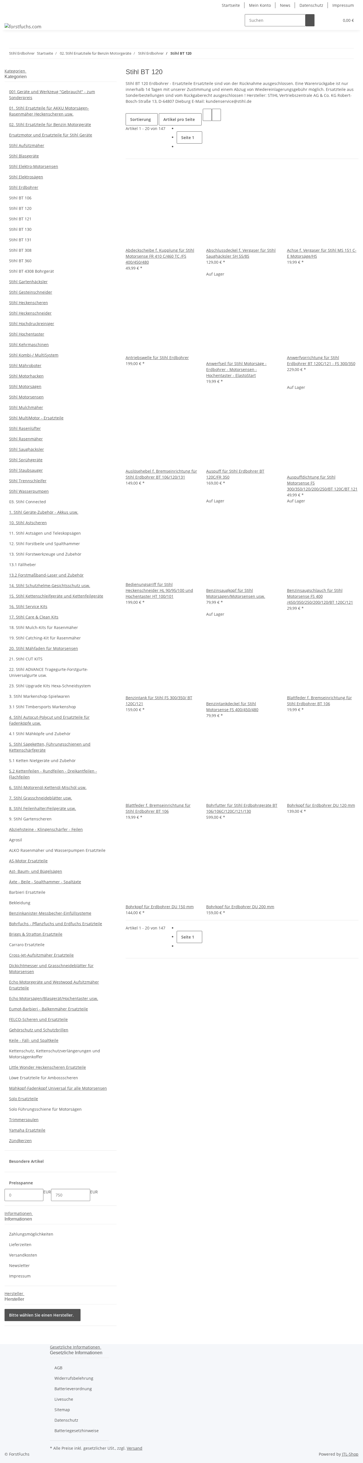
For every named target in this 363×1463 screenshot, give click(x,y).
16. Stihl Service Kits (28, 606)
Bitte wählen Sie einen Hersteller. (41, 1315)
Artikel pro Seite (179, 119)
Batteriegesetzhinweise (76, 1430)
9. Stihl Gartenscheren (30, 819)
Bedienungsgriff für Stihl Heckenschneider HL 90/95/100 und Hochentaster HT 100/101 (159, 590)
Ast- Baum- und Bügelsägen (35, 871)
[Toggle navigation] (12, 15)
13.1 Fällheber (22, 564)
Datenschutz (311, 5)
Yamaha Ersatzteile (27, 1130)
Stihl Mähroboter (25, 365)
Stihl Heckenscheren (28, 302)
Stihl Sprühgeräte (26, 459)
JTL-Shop (350, 1454)
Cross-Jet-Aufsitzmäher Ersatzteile (41, 955)
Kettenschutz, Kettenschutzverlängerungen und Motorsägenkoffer (54, 1053)
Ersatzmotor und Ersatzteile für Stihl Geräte (50, 135)
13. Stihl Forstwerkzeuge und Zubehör (45, 554)
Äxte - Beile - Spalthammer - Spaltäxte (45, 881)
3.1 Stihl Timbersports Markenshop (42, 706)
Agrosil (15, 840)
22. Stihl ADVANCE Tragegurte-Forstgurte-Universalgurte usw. (48, 672)
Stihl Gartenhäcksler (28, 281)
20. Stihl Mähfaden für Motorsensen (43, 648)
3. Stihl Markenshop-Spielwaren (39, 696)
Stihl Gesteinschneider (30, 292)
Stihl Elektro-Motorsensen (33, 166)
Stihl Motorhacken (26, 376)
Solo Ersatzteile (23, 1098)
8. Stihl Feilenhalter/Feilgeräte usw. (42, 808)
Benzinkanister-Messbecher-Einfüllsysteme (50, 913)
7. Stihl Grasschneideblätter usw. (40, 798)
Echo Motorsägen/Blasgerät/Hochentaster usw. (53, 998)
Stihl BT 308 (20, 250)
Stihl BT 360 (20, 260)
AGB (58, 1367)
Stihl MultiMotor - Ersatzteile (36, 418)
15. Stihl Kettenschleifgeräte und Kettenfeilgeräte (56, 596)
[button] (323, 20)
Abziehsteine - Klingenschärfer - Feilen (46, 829)
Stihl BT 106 (20, 198)
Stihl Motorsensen (26, 397)
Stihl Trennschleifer (28, 480)
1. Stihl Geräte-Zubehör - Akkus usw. (43, 512)
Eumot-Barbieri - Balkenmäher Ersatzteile (48, 1009)
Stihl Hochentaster (26, 334)
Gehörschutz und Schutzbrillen (38, 1030)
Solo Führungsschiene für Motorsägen (45, 1109)
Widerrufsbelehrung (73, 1378)
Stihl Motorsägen (25, 386)
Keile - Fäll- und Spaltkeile (33, 1040)
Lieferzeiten (20, 1244)
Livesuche (63, 1399)
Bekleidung (19, 902)
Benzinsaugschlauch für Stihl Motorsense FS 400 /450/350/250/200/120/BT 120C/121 (320, 596)
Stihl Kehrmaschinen (29, 344)
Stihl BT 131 (20, 239)
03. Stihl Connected (27, 501)
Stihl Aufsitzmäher (26, 145)
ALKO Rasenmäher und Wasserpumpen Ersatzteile (57, 850)
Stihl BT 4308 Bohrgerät (31, 271)
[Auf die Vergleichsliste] (130, 241)
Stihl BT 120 (20, 208)
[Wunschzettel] (332, 20)
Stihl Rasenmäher (26, 439)
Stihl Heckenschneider (30, 313)
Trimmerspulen (24, 1119)
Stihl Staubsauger (26, 470)
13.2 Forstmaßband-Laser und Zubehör (46, 575)
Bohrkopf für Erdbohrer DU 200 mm (240, 906)
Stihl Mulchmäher (26, 407)
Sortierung (140, 119)
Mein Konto (260, 5)
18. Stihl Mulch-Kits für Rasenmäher (43, 627)
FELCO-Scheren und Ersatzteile (38, 1019)
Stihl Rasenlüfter (25, 428)
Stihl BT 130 (20, 229)
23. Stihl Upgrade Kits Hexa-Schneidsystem (50, 685)
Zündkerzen (20, 1140)
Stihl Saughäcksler (26, 449)
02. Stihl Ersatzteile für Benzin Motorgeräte (50, 124)
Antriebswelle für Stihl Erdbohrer (157, 357)
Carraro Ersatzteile (27, 944)
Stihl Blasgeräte (24, 156)
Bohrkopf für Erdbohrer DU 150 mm (160, 906)
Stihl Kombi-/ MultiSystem (33, 355)
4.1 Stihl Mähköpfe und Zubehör (40, 733)
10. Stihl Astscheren (28, 522)
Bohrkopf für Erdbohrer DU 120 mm (321, 805)
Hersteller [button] (14, 1293)
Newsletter (19, 1265)
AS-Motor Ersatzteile (28, 860)
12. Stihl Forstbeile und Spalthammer (44, 543)
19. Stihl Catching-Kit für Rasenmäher (45, 638)
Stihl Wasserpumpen (29, 491)
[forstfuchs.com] (23, 26)
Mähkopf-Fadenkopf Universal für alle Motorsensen (58, 1088)
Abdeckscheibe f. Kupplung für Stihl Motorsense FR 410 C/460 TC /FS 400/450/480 (160, 256)
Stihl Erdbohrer (23, 187)
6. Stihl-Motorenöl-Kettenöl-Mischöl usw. (47, 787)
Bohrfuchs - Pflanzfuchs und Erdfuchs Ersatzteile (55, 923)
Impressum (343, 5)
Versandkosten (23, 1255)
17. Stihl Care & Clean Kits (33, 617)
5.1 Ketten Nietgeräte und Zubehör (42, 760)
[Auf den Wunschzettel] (139, 241)
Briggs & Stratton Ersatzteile (35, 934)
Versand (134, 1448)
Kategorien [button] (15, 71)
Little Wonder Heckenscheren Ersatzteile (47, 1067)
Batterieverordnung (73, 1388)
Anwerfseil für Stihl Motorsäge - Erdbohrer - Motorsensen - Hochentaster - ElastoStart (236, 369)
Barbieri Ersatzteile (27, 892)
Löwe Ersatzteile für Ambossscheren (43, 1077)
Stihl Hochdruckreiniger (31, 323)
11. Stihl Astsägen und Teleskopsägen (45, 533)
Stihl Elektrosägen (26, 177)
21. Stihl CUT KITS (26, 659)
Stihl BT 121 (20, 218)
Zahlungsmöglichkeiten (31, 1234)
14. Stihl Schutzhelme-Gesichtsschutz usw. (49, 585)
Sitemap (62, 1409)
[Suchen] (310, 20)
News (285, 5)
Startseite (231, 5)
